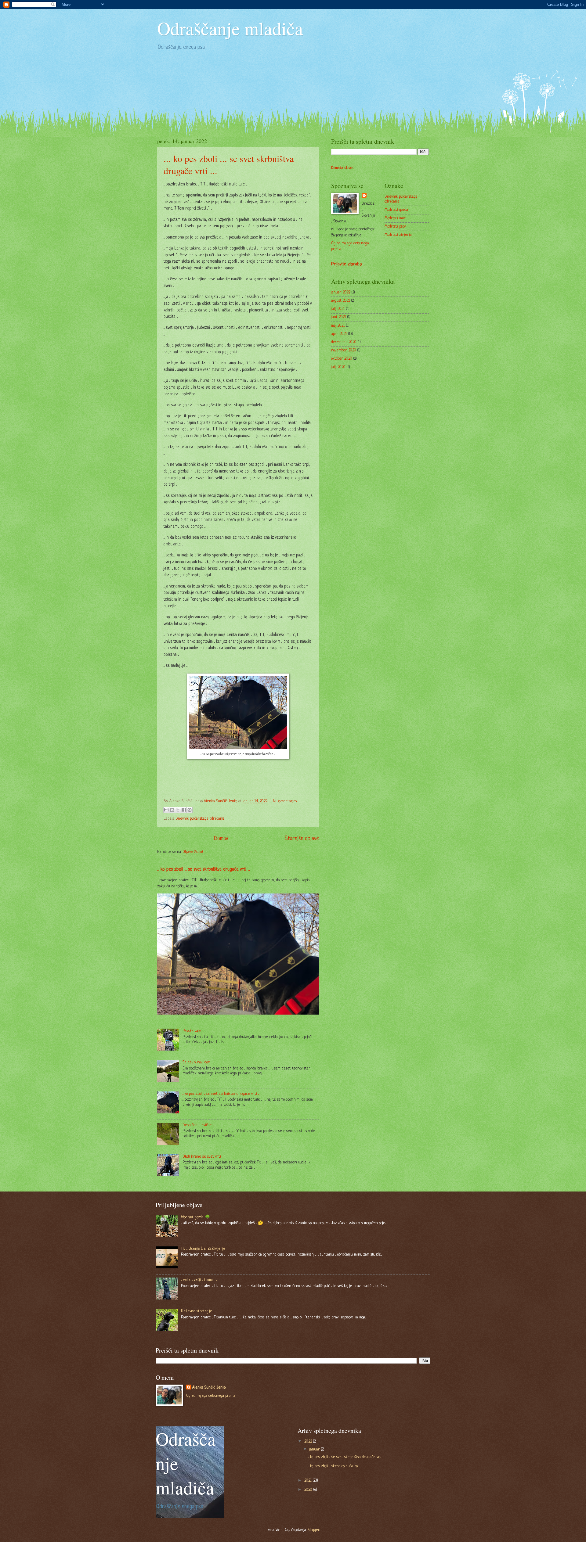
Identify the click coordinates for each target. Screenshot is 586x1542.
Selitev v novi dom (197, 1062)
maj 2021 (338, 325)
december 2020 (343, 342)
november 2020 (343, 350)
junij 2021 (338, 317)
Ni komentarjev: (285, 801)
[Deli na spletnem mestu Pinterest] (189, 810)
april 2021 (339, 334)
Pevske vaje (192, 1031)
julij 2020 (338, 367)
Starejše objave (302, 839)
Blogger (313, 1530)
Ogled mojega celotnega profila (210, 1395)
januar (315, 1449)
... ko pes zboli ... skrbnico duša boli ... (335, 1466)
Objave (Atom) (193, 852)
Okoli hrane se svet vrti (202, 1156)
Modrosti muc (395, 218)
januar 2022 (340, 292)
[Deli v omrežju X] (178, 810)
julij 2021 (338, 309)
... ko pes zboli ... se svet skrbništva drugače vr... (344, 1457)
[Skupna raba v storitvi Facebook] (184, 810)
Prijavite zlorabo (346, 264)
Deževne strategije (196, 1311)
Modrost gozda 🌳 (195, 1217)
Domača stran (342, 168)
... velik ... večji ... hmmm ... (199, 1280)
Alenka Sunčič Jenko (209, 1387)
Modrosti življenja (398, 234)
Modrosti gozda (396, 209)
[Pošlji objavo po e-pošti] (166, 810)
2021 (308, 1480)
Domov (221, 839)
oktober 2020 (341, 358)
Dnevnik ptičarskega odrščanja (200, 818)
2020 (308, 1489)
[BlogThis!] (172, 810)
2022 (308, 1441)
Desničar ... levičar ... (198, 1125)
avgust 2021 (340, 300)
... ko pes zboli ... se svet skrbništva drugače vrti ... (203, 869)
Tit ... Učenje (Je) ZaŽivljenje (203, 1248)
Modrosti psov (395, 226)
